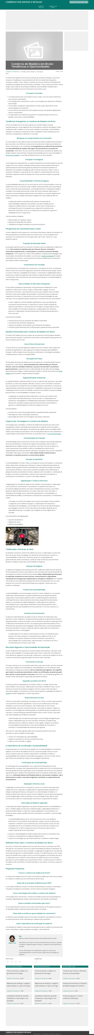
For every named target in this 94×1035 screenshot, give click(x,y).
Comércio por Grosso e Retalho (24, 2)
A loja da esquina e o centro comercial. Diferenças (73, 997)
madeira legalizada (47, 256)
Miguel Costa (12, 943)
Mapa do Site (58, 1034)
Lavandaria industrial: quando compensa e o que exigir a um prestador (17, 998)
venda (8, 693)
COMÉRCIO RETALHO (68, 991)
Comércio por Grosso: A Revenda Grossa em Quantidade (74, 972)
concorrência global (54, 434)
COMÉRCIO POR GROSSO (12, 71)
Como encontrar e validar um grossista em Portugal (17, 972)
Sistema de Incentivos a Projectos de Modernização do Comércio (75, 984)
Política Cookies (36, 1034)
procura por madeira (12, 155)
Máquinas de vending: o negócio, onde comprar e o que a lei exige (18, 984)
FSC (36, 766)
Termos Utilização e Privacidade (47, 1034)
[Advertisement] (47, 20)
